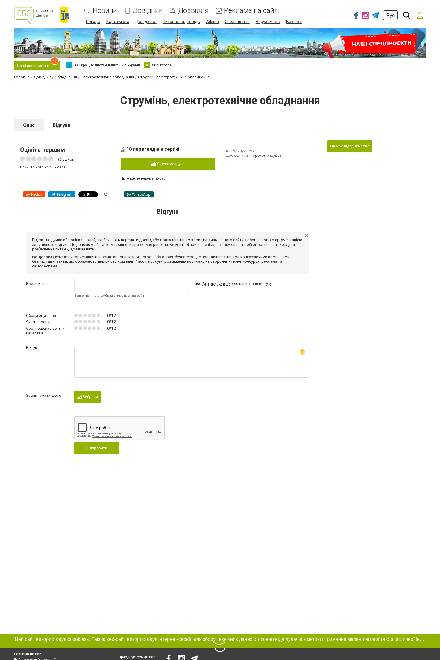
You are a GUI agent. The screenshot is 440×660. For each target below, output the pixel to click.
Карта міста (117, 21)
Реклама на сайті (251, 11)
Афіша (212, 21)
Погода (93, 21)
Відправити (96, 448)
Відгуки (61, 125)
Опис (29, 125)
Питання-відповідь (181, 21)
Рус (390, 15)
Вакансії (294, 21)
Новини (105, 11)
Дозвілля (193, 11)
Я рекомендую (170, 164)
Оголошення (237, 21)
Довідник (148, 11)
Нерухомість (268, 21)
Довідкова (146, 21)
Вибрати (90, 396)
